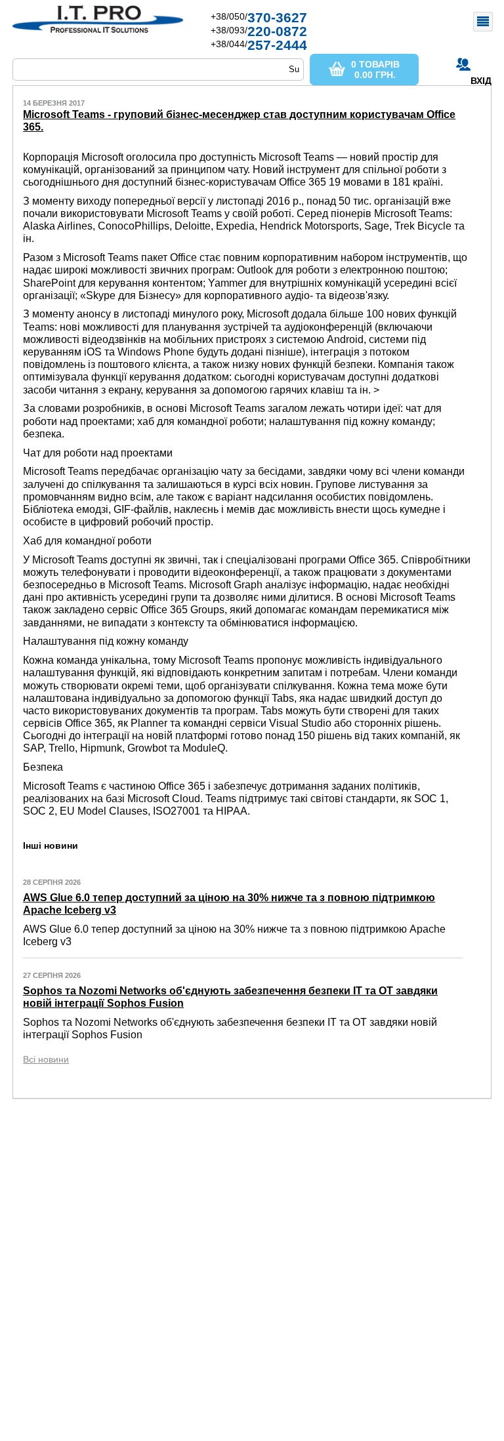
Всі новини (46, 1059)
